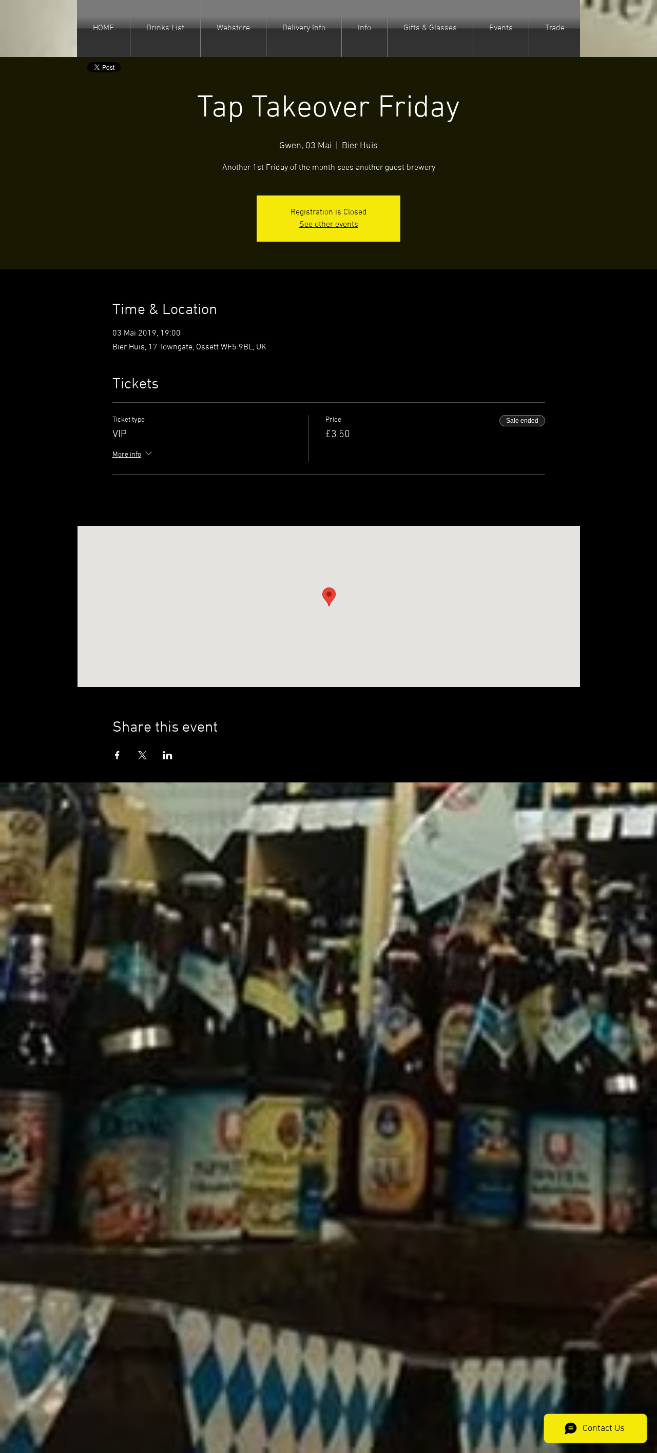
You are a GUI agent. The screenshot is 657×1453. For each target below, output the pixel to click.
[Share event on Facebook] (117, 755)
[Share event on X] (142, 755)
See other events (328, 225)
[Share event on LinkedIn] (167, 755)
